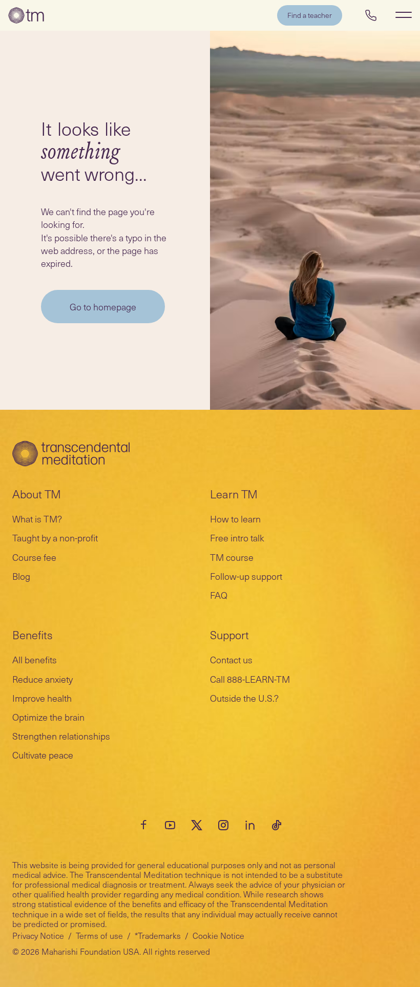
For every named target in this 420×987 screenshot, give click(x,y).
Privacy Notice (38, 935)
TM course (232, 557)
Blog (21, 576)
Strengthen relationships (61, 736)
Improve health (42, 698)
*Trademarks (158, 935)
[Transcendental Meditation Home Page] (26, 15)
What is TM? (37, 519)
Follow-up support (246, 576)
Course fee (34, 557)
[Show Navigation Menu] (403, 15)
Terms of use (99, 935)
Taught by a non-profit (55, 537)
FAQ (218, 595)
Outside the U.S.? (244, 698)
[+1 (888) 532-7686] (370, 15)
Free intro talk (237, 537)
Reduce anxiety (42, 679)
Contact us (231, 659)
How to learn (235, 519)
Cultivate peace (42, 755)
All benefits (34, 659)
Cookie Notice (218, 935)
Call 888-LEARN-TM (250, 679)
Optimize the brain (48, 717)
